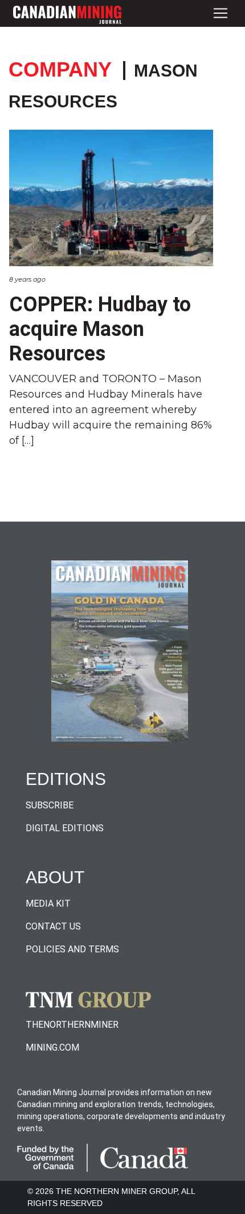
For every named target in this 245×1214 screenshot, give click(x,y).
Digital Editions (65, 828)
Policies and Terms (72, 949)
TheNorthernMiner (72, 1024)
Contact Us (53, 926)
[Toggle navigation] (220, 13)
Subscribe (50, 805)
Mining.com (52, 1047)
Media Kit (48, 903)
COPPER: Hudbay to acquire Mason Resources (100, 329)
